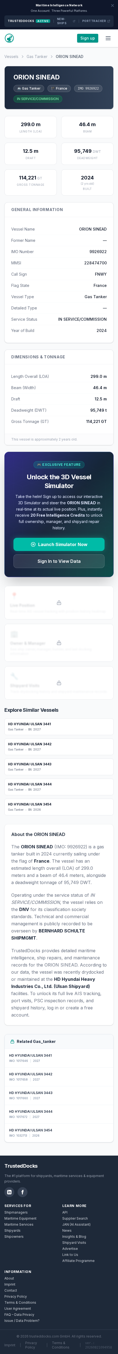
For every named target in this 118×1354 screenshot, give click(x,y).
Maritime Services (18, 1224)
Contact (10, 1290)
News (67, 1230)
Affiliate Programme (78, 1261)
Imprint (9, 1284)
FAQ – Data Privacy (19, 1315)
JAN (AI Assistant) (76, 1224)
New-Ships (62, 21)
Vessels (11, 56)
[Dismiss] (112, 5)
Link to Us (70, 1255)
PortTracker (94, 21)
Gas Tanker (37, 56)
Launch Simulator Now (63, 544)
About (9, 1278)
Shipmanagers (16, 1212)
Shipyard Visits (74, 1243)
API (65, 1212)
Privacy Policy (15, 1296)
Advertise (70, 1249)
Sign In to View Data (59, 561)
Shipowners (14, 1236)
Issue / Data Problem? (22, 1321)
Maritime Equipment (20, 1218)
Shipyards (12, 1230)
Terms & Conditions (20, 1302)
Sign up (87, 38)
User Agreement (17, 1308)
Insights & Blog (74, 1236)
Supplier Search (75, 1218)
